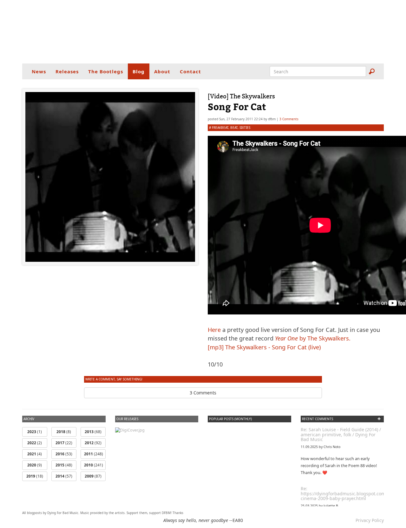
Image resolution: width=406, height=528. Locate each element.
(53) (64, 454)
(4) (34, 454)
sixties (244, 127)
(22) (64, 443)
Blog (139, 71)
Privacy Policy (370, 520)
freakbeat (220, 127)
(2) (34, 443)
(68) (93, 431)
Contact (190, 71)
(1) (34, 431)
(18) (34, 476)
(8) (63, 431)
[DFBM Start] (203, 32)
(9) (34, 465)
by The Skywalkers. (312, 338)
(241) (93, 465)
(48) (64, 465)
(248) (93, 454)
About (162, 71)
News (39, 71)
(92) (93, 443)
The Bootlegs (105, 71)
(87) (93, 476)
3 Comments (288, 119)
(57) (64, 476)
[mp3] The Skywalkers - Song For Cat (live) (264, 347)
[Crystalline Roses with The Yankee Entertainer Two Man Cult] (130, 429)
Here (214, 329)
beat (234, 127)
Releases (67, 71)
